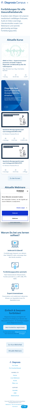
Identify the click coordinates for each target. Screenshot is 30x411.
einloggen (22, 333)
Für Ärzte (15, 365)
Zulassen (15, 213)
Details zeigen (21, 207)
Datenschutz (15, 395)
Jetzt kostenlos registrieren (15, 327)
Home (15, 375)
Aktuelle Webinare (15, 351)
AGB (15, 393)
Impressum (15, 406)
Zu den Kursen (15, 178)
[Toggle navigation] (27, 2)
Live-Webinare (15, 378)
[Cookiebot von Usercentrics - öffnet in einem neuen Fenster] (17, 191)
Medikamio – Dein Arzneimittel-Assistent (15, 404)
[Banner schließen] (27, 191)
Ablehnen (15, 218)
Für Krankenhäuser (15, 368)
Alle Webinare (15, 222)
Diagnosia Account (20, 332)
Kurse (15, 380)
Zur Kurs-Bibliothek (15, 345)
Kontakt (15, 390)
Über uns (15, 383)
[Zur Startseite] (13, 2)
